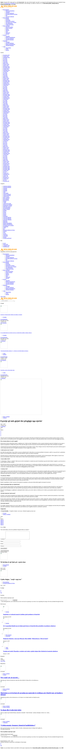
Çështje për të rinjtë (10, 24)
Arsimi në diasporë (7, 194)
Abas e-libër (3, 296)
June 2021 (5, 87)
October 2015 (6, 164)
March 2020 (5, 104)
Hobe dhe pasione (9, 27)
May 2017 (5, 144)
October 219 (5, 170)
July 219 (5, 171)
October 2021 (6, 82)
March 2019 (5, 118)
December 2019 (6, 108)
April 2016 (5, 159)
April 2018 (5, 131)
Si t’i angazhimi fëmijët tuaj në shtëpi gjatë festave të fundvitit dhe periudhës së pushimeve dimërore (16, 332)
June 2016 (5, 156)
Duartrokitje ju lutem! (10, 21)
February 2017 (6, 147)
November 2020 (6, 95)
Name (2, 541)
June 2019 (5, 115)
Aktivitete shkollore (10, 39)
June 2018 (5, 129)
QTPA (7, 49)
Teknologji (8, 32)
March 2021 (5, 90)
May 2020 (5, 102)
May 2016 (5, 158)
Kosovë (4, 35)
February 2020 (6, 106)
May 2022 (5, 74)
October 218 (5, 173)
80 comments (3, 360)
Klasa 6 (4, 211)
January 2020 (6, 107)
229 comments (3, 322)
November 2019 (6, 109)
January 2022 (6, 79)
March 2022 (5, 77)
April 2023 (5, 62)
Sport (7, 31)
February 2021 (6, 92)
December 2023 (6, 55)
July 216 (5, 179)
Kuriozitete (8, 20)
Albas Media (8, 47)
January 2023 (6, 65)
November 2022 (6, 67)
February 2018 (6, 133)
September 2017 (6, 139)
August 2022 (5, 71)
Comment (3, 539)
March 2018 (5, 132)
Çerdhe (4, 202)
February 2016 (6, 161)
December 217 (6, 177)
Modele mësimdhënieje (10, 37)
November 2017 (6, 137)
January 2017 (6, 148)
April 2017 (5, 145)
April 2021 (5, 89)
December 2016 (6, 149)
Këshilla (7, 18)
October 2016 (6, 152)
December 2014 (6, 167)
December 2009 (6, 168)
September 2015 (6, 166)
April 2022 (5, 75)
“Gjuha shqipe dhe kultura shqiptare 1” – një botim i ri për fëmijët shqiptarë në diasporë (14, 350)
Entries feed (5, 244)
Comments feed (6, 245)
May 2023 (5, 60)
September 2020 (6, 97)
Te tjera (4, 233)
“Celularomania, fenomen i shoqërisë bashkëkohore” (18, 725)
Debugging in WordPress (10, 3)
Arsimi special (6, 196)
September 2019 (6, 111)
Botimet (7, 50)
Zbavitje (7, 33)
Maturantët (5, 222)
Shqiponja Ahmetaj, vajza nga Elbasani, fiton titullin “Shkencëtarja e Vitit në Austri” (25, 638)
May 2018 (5, 130)
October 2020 (6, 96)
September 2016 (6, 153)
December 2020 (6, 94)
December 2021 (6, 80)
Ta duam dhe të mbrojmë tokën (11, 710)
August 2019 (5, 112)
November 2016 (6, 151)
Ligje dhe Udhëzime (10, 16)
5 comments (3, 340)
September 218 (6, 174)
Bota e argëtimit (6, 25)
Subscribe (15, 600)
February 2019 (6, 119)
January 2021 (6, 93)
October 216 (5, 178)
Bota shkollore (6, 9)
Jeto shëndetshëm (9, 23)
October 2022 (6, 69)
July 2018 (5, 127)
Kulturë (7, 29)
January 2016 (6, 162)
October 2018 (6, 124)
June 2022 (5, 73)
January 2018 (6, 134)
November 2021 (6, 81)
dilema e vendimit (6, 514)
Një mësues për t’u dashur (11, 22)
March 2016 (5, 160)
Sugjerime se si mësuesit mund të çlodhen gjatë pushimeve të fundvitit (11, 314)
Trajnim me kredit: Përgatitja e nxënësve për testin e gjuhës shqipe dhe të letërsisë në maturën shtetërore (30, 651)
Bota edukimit (6, 17)
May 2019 (5, 116)
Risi (6, 15)
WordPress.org (6, 246)
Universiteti (5, 235)
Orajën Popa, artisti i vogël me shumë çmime (8, 370)
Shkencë (7, 30)
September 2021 (6, 84)
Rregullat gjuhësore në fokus (11, 14)
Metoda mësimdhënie (10, 10)
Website (2, 546)
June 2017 (5, 142)
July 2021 (5, 86)
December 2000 (6, 169)
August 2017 (5, 140)
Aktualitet (8, 12)
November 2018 (6, 123)
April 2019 (5, 117)
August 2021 (5, 85)
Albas (4, 46)
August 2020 (5, 99)
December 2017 (6, 136)
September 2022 (6, 70)
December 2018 (6, 122)
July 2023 (5, 58)
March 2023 (5, 63)
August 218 (5, 175)
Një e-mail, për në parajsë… (10, 677)
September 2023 (6, 57)
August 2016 (5, 154)
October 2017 (6, 138)
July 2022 (5, 72)
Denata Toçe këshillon (7, 204)
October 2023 (6, 56)
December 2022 (6, 66)
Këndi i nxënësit (9, 28)
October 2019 (6, 110)
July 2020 (5, 100)
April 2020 (5, 103)
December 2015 (6, 163)
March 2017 (5, 146)
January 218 (5, 176)
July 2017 (5, 141)
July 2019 (5, 114)
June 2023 (5, 59)
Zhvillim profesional (10, 13)
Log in (4, 243)
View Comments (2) (4, 550)
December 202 (6, 181)
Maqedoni (5, 40)
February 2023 (6, 64)
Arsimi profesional (7, 195)
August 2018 (5, 126)
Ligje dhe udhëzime (10, 38)
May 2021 (5, 88)
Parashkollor (5, 226)
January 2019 (6, 121)
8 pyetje (4, 513)
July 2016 (5, 155)
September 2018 (6, 125)
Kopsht (4, 212)
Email (2, 543)
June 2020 (5, 101)
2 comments (3, 426)
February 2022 (6, 78)
